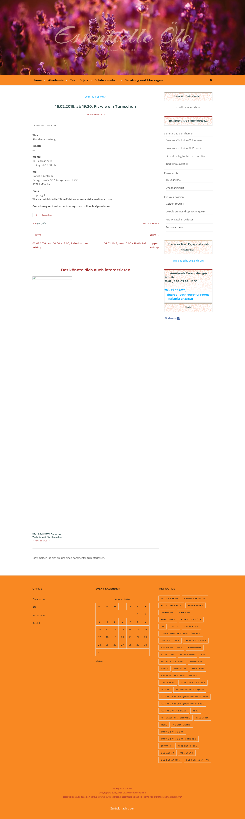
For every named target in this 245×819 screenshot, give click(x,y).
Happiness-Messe (171, 647)
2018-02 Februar (95, 96)
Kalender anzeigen (180, 298)
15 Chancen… (173, 179)
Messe (164, 668)
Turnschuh (47, 214)
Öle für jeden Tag (197, 760)
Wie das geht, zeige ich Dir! (188, 260)
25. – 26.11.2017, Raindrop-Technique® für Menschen (47, 535)
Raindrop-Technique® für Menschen (184, 696)
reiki (196, 710)
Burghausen (195, 605)
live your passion (174, 197)
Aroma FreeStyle (195, 598)
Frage (174, 626)
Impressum (39, 615)
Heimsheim (194, 647)
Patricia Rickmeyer (193, 682)
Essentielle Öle (122, 35)
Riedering (202, 717)
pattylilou (42, 223)
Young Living (182, 724)
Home (37, 80)
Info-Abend (187, 654)
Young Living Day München (178, 739)
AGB (35, 607)
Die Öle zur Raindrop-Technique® (185, 211)
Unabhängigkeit (175, 187)
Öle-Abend (167, 753)
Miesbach (180, 668)
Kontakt (36, 623)
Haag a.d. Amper (196, 640)
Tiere (164, 724)
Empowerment (174, 227)
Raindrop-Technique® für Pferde (182, 703)
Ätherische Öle (187, 746)
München (198, 668)
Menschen (196, 661)
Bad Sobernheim (171, 605)
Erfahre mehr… (106, 80)
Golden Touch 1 (175, 203)
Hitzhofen (167, 654)
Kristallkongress (172, 661)
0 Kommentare (151, 223)
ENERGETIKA (168, 619)
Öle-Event (186, 753)
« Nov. (99, 661)
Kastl (204, 654)
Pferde (165, 689)
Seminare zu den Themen (178, 133)
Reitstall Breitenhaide (175, 717)
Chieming (185, 612)
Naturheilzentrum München (179, 675)
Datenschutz (39, 599)
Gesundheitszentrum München (180, 633)
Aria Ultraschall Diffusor (179, 219)
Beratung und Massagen (144, 80)
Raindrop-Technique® (190, 689)
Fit (36, 214)
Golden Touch (170, 640)
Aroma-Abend (169, 598)
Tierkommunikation (177, 164)
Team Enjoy (79, 80)
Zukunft (166, 746)
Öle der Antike (170, 760)
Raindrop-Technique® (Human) (184, 140)
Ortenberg (168, 682)
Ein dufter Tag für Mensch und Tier (185, 156)
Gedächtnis (191, 626)
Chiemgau (167, 612)
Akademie (56, 80)
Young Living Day (172, 731)
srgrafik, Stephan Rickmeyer (168, 796)
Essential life (171, 173)
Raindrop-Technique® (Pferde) (183, 148)
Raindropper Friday (173, 710)
